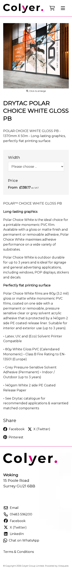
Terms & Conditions (18, 552)
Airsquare (63, 565)
